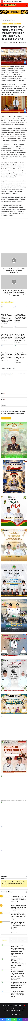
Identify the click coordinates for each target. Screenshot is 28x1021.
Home (4, 20)
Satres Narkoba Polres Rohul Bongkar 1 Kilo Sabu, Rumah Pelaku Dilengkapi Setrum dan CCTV (21, 337)
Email (3, 399)
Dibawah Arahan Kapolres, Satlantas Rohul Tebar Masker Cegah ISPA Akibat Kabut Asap (20, 317)
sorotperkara (6, 1008)
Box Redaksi (17, 1010)
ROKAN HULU (17, 23)
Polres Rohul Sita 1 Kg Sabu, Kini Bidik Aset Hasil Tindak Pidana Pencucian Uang (7, 337)
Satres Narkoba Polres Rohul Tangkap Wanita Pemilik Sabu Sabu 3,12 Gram (17, 994)
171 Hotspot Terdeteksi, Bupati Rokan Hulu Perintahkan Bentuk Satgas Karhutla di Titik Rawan (6, 317)
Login (22, 1010)
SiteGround (22, 1008)
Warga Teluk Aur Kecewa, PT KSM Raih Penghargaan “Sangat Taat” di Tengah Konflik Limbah (20, 356)
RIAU (12, 23)
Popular (4, 940)
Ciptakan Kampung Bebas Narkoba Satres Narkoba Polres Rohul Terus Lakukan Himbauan (18, 985)
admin (5, 42)
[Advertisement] (14, 235)
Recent (13, 940)
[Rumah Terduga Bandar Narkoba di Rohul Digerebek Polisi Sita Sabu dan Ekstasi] (7, 348)
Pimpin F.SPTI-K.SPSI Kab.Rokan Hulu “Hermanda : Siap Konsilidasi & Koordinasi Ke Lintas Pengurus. (18, 962)
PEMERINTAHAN (11, 20)
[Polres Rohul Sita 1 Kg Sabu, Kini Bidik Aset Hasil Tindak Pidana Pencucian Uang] (7, 329)
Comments (23, 940)
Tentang (11, 1010)
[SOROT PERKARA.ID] (10, 5)
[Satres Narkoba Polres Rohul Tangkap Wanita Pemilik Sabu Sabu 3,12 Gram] (6, 994)
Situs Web (3, 405)
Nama (3, 393)
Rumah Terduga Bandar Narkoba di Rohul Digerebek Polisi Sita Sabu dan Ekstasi (7, 356)
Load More (14, 932)
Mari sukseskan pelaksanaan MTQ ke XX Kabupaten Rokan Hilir (14, 800)
